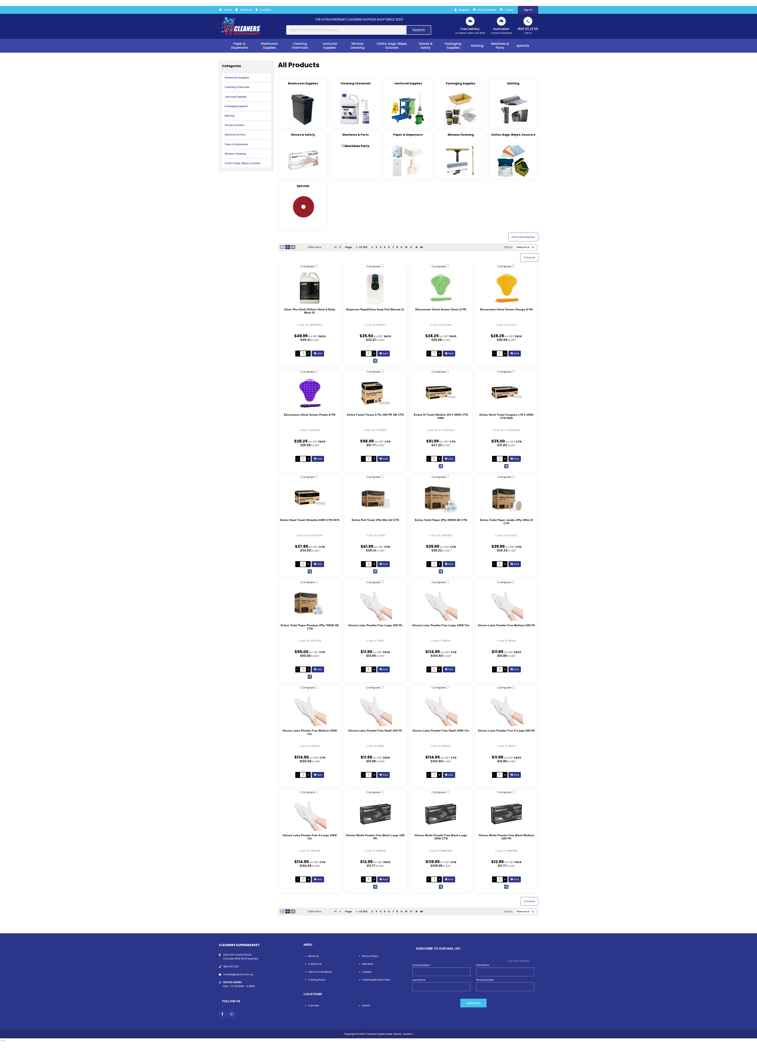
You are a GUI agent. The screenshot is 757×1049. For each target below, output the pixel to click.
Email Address (422, 965)
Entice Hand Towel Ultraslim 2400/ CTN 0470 (309, 520)
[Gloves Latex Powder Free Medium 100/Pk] (506, 604)
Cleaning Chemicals (237, 87)
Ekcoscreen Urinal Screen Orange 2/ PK (506, 309)
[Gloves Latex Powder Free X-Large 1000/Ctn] (309, 814)
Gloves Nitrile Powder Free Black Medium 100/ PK (506, 837)
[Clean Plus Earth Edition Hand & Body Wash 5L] (309, 288)
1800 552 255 (231, 966)
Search (418, 29)
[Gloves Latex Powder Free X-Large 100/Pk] (506, 709)
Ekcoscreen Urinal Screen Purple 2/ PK (310, 414)
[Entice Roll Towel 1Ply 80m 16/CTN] (375, 498)
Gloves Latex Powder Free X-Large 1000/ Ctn (309, 837)
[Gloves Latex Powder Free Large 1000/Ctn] (441, 604)
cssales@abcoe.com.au (238, 974)
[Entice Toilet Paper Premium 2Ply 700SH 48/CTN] (309, 604)
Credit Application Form (376, 979)
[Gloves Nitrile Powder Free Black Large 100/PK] (375, 814)
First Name (482, 965)
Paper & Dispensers (236, 144)
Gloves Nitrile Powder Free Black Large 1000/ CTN (441, 837)
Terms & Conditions (320, 971)
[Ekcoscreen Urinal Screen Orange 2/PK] (506, 288)
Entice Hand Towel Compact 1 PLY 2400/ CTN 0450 (506, 416)
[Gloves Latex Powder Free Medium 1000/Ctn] (309, 709)
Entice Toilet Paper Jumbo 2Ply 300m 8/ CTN (506, 521)
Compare (307, 266)
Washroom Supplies (237, 77)
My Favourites (487, 10)
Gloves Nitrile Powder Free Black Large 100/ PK (375, 837)
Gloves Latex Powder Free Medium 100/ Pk (506, 625)
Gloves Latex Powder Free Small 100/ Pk (375, 730)
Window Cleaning (235, 153)
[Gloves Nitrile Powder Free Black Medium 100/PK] (506, 814)
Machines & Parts (235, 134)
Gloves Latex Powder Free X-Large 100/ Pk (506, 730)
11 (411, 247)
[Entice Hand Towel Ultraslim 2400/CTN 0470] (309, 498)
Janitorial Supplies (236, 96)
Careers (367, 971)
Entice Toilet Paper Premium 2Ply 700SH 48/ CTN (310, 627)
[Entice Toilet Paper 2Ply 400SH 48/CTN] (441, 498)
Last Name (418, 980)
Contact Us (315, 964)
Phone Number (485, 980)
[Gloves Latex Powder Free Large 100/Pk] (375, 604)
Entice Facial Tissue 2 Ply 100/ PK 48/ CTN (375, 414)
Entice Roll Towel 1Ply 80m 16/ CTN (375, 520)
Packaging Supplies (236, 106)
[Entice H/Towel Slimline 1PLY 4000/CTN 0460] (441, 393)
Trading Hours (316, 979)
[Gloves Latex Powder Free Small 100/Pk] (375, 709)
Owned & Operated (501, 31)
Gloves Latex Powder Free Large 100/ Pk (375, 625)
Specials (522, 46)
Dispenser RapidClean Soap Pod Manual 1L (375, 309)
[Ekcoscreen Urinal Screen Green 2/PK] (441, 288)
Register (464, 10)
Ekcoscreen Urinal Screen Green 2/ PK (440, 309)
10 (406, 247)
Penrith (366, 1005)
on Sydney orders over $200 (470, 31)
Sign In (528, 10)
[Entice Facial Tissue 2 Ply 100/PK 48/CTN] (375, 393)
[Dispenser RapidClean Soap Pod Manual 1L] (375, 288)
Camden (313, 1005)
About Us (246, 10)
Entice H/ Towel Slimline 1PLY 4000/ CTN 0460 (441, 416)
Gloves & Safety (234, 125)
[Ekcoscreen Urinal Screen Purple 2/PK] (309, 393)
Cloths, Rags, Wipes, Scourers (242, 163)
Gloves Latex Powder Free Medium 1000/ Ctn (309, 732)
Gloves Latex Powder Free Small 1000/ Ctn (440, 730)
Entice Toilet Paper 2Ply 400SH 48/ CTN (441, 520)
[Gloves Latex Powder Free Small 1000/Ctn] (441, 709)
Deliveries (367, 964)
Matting (229, 115)
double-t (408, 1034)
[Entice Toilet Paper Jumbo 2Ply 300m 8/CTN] (506, 498)
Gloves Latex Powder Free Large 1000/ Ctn (440, 625)
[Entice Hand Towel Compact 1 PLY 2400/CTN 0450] (506, 393)
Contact (265, 10)
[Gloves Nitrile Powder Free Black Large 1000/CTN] (441, 814)
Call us (527, 31)
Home (227, 10)
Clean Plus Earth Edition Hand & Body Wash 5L (309, 311)
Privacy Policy (370, 956)
